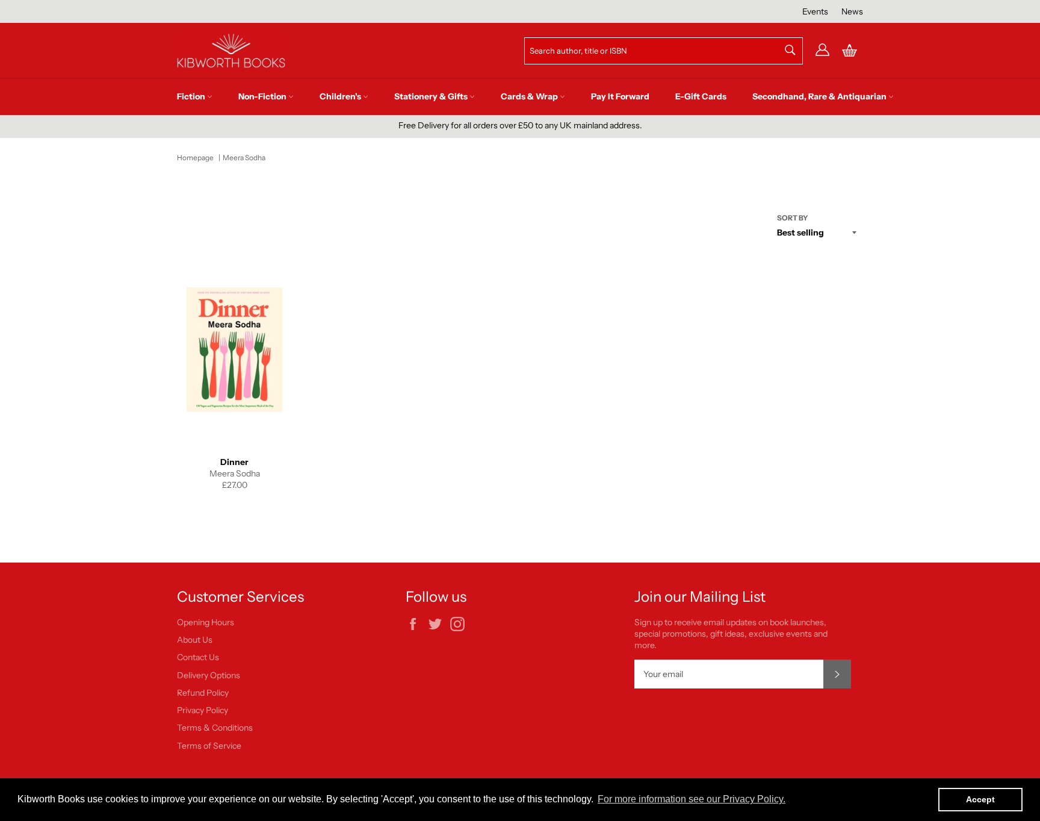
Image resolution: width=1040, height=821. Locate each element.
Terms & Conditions (215, 727)
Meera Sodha (244, 157)
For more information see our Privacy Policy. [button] (691, 799)
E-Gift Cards (700, 96)
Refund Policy (203, 692)
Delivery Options (208, 675)
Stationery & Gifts (431, 96)
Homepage (195, 157)
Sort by (792, 217)
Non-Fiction (263, 96)
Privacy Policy (202, 710)
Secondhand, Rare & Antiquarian (820, 96)
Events (815, 11)
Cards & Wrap (530, 96)
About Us (194, 639)
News (852, 11)
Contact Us (198, 657)
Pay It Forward (620, 96)
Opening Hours (205, 622)
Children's (341, 96)
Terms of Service (209, 745)
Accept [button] (980, 799)
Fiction (192, 96)
